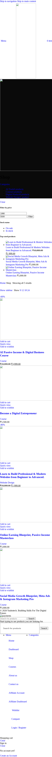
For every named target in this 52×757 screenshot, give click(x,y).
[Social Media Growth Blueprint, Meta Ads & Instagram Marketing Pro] (29, 259)
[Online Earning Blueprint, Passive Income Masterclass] (29, 270)
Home (3, 283)
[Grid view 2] (32, 290)
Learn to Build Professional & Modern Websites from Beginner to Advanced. (23, 475)
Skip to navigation (8, 1)
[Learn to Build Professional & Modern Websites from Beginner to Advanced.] (29, 244)
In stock (9, 231)
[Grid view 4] (43, 290)
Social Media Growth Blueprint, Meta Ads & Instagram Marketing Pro (25, 597)
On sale (9, 228)
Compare (15, 719)
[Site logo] (26, 77)
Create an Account (8, 755)
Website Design (7, 482)
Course (3, 361)
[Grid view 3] (38, 290)
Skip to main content (26, 1)
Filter (30, 217)
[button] (5, 341)
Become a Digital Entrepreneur (18, 413)
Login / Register (18, 727)
